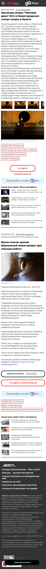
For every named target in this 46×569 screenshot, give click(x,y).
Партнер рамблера (22, 557)
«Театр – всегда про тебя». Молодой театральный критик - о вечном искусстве (26, 191)
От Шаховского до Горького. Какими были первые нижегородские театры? (26, 221)
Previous (3, 123)
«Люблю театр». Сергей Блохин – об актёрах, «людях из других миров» (24, 199)
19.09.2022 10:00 (7, 10)
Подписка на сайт (11, 482)
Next (41, 123)
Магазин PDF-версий (23, 473)
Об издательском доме (14, 470)
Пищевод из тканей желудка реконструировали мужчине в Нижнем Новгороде (25, 437)
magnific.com (7, 283)
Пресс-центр (34, 470)
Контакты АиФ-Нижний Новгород (19, 485)
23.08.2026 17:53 (7, 234)
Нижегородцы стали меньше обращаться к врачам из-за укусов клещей (27, 428)
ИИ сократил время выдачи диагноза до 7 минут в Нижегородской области (26, 451)
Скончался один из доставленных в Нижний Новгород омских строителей (25, 421)
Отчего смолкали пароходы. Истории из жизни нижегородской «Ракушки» (26, 206)
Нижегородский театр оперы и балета (20, 141)
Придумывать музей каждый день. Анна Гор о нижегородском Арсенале (26, 214)
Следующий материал (22, 562)
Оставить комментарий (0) (22, 169)
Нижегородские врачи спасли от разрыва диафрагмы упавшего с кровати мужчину (26, 444)
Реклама (6, 473)
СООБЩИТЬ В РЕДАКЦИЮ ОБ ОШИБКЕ (19, 489)
